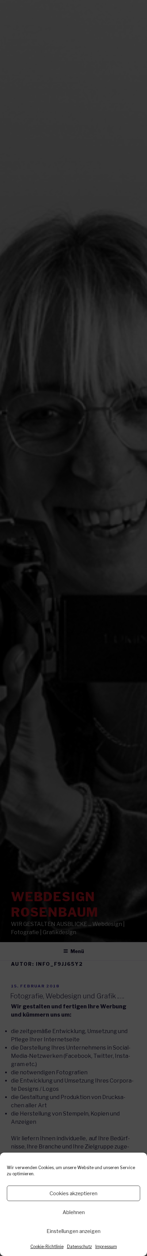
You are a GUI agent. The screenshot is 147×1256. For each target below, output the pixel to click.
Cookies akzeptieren (73, 1193)
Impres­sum (106, 1246)
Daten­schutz (79, 1246)
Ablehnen (74, 1212)
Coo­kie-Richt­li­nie (47, 1246)
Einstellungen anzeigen (73, 1231)
